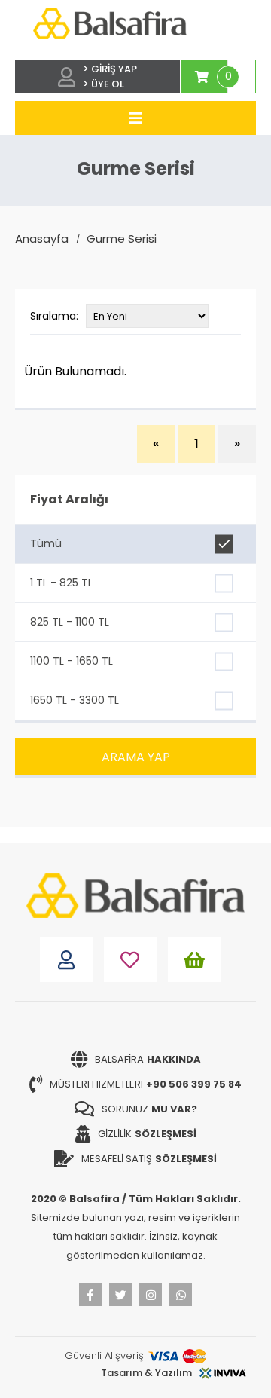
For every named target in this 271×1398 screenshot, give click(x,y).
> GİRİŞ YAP (110, 69)
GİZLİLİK (147, 1134)
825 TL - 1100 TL (69, 621)
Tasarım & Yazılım (146, 1373)
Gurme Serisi (122, 239)
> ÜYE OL (103, 84)
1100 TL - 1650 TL (71, 660)
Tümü (46, 543)
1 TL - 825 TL (61, 582)
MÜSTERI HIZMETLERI (146, 1084)
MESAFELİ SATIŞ (149, 1159)
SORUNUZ (149, 1109)
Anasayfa (42, 239)
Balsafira (148, 1059)
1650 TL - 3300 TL (74, 700)
